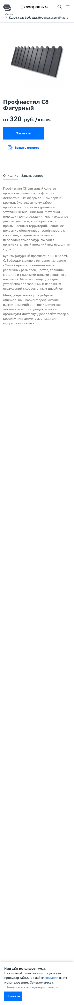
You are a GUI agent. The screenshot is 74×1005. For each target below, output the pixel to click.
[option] (37, 59)
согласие (51, 977)
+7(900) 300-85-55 (36, 7)
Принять (13, 996)
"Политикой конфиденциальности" (31, 987)
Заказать (23, 133)
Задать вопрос (27, 147)
